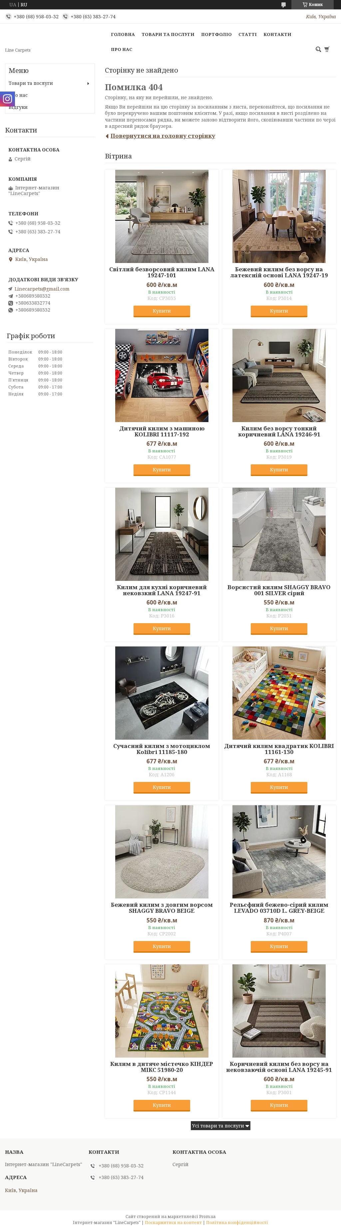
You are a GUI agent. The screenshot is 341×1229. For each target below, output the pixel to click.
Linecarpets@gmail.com (42, 289)
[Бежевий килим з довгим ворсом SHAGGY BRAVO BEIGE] (161, 851)
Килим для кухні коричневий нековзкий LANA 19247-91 (162, 590)
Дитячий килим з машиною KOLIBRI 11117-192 (161, 431)
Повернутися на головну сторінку (163, 135)
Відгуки (18, 107)
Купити (162, 311)
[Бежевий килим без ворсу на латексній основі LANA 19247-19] (279, 216)
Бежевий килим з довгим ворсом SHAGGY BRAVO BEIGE (162, 908)
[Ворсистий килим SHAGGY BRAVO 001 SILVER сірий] (279, 534)
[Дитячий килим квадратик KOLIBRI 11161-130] (279, 693)
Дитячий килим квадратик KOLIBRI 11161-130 (279, 749)
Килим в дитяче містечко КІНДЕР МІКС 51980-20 (161, 1067)
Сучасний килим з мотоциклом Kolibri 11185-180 (161, 749)
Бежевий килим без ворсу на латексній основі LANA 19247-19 (279, 272)
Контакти (277, 34)
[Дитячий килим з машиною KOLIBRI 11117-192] (161, 375)
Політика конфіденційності (237, 1222)
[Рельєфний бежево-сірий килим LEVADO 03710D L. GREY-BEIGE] (279, 851)
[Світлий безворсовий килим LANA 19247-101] (161, 216)
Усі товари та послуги (218, 1125)
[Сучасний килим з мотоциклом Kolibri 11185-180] (161, 693)
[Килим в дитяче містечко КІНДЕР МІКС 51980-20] (161, 1011)
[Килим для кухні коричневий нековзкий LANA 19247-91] (161, 534)
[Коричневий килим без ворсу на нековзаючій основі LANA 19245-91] (279, 1011)
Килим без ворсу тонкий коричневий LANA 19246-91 (279, 431)
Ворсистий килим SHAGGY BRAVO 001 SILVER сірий (279, 590)
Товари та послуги (168, 34)
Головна (123, 34)
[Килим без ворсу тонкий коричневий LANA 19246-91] (279, 375)
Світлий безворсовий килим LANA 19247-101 (161, 272)
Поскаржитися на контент (173, 1222)
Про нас (121, 49)
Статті (247, 34)
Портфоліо (216, 34)
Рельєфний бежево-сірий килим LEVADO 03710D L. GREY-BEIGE (279, 908)
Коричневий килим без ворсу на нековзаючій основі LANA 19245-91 (279, 1067)
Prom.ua (207, 1216)
